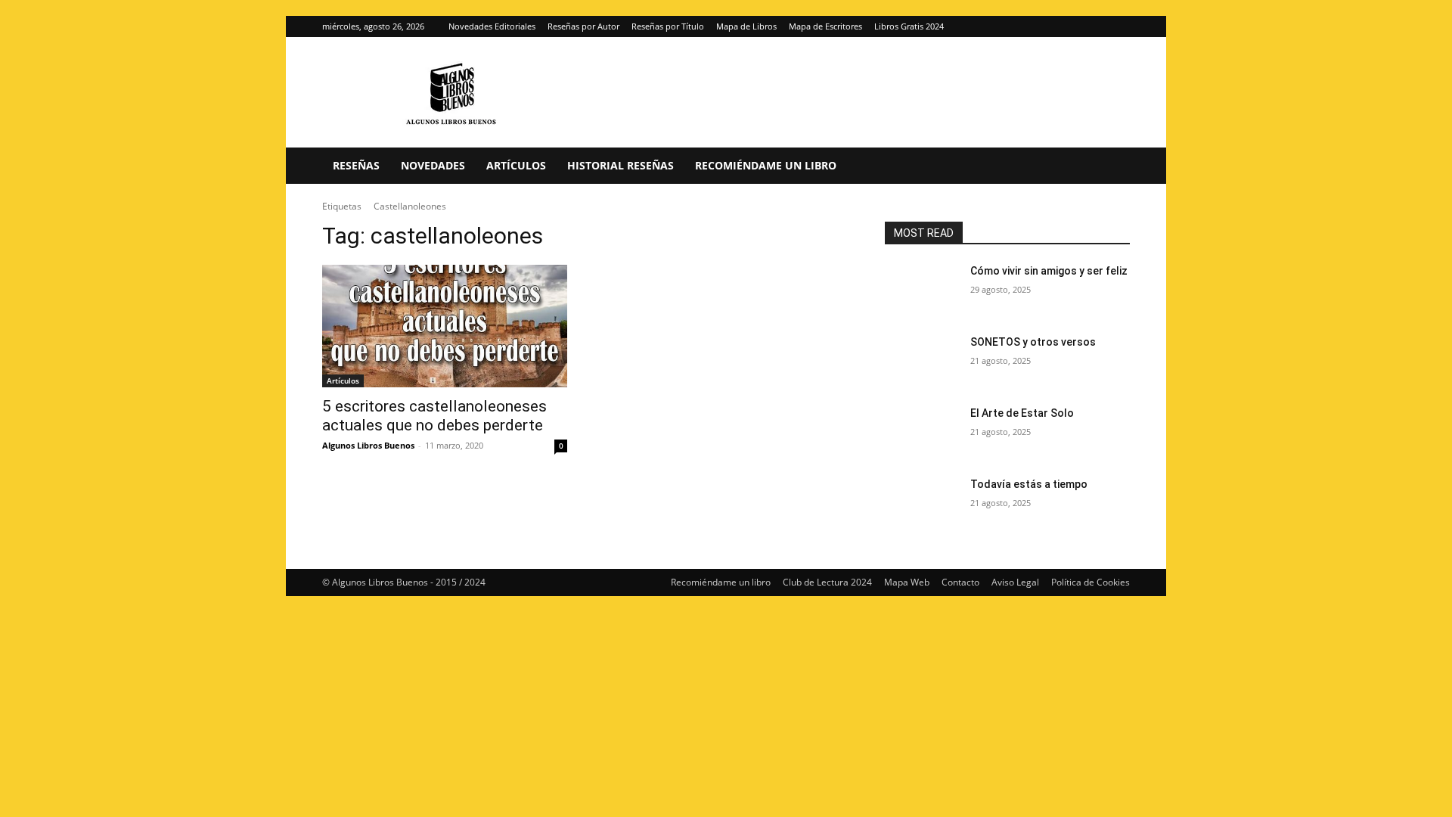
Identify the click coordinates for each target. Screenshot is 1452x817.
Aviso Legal (1015, 582)
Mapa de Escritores (825, 26)
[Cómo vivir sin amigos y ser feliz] (921, 289)
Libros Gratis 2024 (909, 26)
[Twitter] (1118, 26)
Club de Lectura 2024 (827, 582)
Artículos (516, 165)
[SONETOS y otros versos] (921, 361)
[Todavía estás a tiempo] (921, 503)
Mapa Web (906, 582)
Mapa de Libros (746, 26)
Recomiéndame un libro (765, 165)
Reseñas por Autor (583, 26)
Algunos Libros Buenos (368, 445)
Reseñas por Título (667, 26)
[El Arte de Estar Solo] (921, 432)
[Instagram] (1093, 26)
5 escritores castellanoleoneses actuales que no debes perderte (434, 415)
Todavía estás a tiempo (1028, 484)
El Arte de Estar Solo (1022, 413)
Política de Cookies (1090, 582)
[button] (1112, 167)
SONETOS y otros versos (1033, 342)
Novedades (433, 165)
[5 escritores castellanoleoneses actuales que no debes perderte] (444, 326)
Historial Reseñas (620, 165)
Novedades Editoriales (491, 26)
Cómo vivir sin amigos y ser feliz (1049, 271)
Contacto (960, 582)
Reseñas (356, 165)
